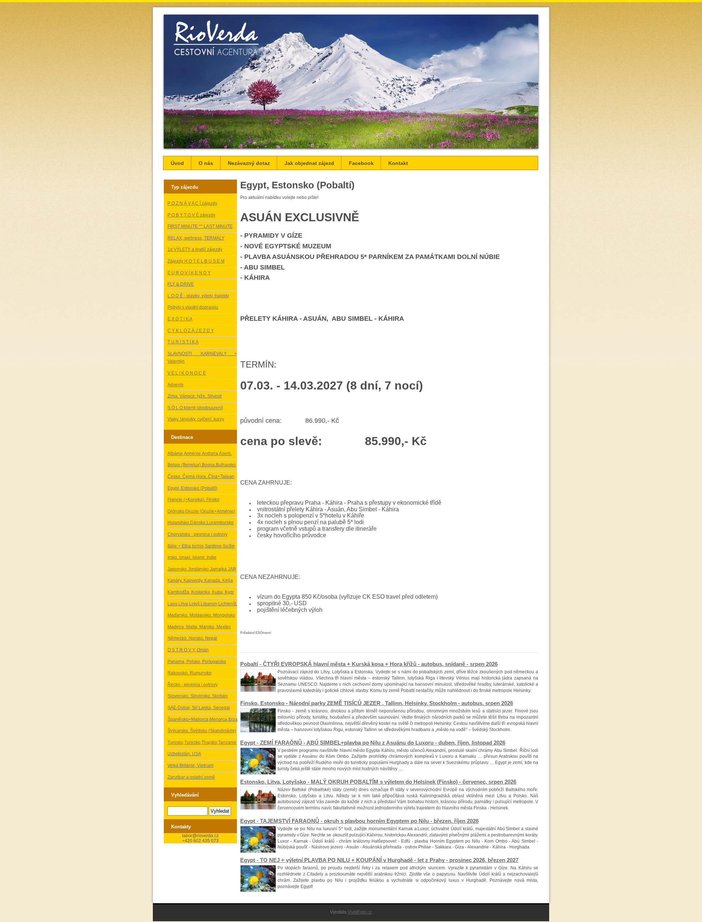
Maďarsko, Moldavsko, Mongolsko (201, 615)
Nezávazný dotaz (249, 163)
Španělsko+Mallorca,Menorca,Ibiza (202, 719)
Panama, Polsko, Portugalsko (196, 661)
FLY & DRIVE (180, 284)
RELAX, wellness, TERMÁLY (195, 238)
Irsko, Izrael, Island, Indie (191, 557)
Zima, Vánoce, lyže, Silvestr (194, 396)
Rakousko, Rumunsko (189, 672)
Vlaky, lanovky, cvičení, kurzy (195, 419)
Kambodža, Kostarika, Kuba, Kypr (200, 592)
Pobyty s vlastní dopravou (192, 307)
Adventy (175, 384)
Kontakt (398, 163)
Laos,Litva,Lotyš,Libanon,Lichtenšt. (202, 603)
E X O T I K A (179, 318)
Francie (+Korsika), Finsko (193, 499)
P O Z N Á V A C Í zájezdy (192, 203)
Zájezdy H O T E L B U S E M (195, 261)
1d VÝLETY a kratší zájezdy (194, 249)
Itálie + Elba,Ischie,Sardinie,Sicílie (201, 546)
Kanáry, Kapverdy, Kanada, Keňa (200, 580)
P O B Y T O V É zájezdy (191, 215)
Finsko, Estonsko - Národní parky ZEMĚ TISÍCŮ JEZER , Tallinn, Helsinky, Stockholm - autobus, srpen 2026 (376, 703)
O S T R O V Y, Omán (188, 649)
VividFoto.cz (360, 912)
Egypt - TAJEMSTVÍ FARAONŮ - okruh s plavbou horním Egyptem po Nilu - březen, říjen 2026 (359, 821)
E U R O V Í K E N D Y (189, 272)
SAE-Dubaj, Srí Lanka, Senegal (198, 707)
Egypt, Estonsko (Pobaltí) (192, 488)
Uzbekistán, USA (184, 753)
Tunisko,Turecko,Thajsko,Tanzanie (202, 742)
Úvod (177, 163)
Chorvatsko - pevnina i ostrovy (197, 534)
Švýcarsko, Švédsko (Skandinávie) (201, 730)
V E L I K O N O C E (186, 373)
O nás (206, 163)
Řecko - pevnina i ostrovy (192, 684)
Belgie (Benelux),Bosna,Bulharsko (201, 464)
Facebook (361, 163)
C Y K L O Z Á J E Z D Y (190, 330)
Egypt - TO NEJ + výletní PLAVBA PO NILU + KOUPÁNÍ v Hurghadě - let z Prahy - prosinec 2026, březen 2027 (379, 860)
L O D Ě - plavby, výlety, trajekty (198, 295)
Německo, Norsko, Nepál (192, 638)
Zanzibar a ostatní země (191, 777)
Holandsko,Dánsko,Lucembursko (200, 522)
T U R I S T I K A (183, 342)
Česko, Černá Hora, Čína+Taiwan (200, 476)
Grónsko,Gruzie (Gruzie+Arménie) (201, 511)
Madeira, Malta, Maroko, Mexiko (199, 626)
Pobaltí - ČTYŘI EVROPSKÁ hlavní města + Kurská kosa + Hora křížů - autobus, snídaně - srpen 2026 (369, 664)
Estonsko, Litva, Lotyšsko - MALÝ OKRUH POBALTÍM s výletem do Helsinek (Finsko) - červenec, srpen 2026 (378, 782)
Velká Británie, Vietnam (190, 765)
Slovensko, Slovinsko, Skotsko (197, 696)
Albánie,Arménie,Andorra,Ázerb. (199, 453)
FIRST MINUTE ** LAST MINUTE (200, 226)
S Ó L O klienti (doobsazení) (195, 407)
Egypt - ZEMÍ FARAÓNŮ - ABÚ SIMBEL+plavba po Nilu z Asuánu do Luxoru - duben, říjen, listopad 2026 (372, 743)
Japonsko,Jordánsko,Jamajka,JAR (201, 569)
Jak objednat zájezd (309, 163)
